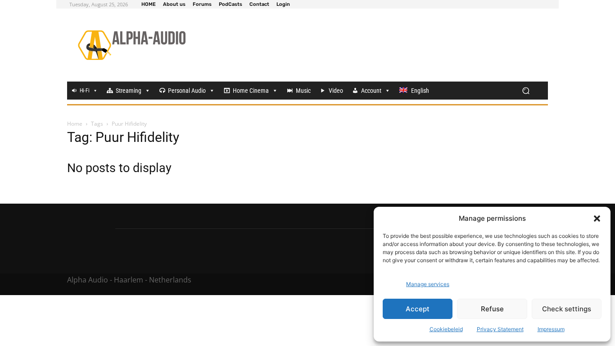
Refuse (492, 309)
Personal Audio (187, 90)
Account (371, 90)
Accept (418, 309)
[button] (596, 218)
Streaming (128, 90)
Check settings (566, 309)
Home (74, 123)
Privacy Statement (500, 329)
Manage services (427, 284)
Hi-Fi (85, 90)
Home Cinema (251, 90)
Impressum (551, 329)
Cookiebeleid (446, 329)
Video (336, 90)
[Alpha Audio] (131, 45)
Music (303, 90)
